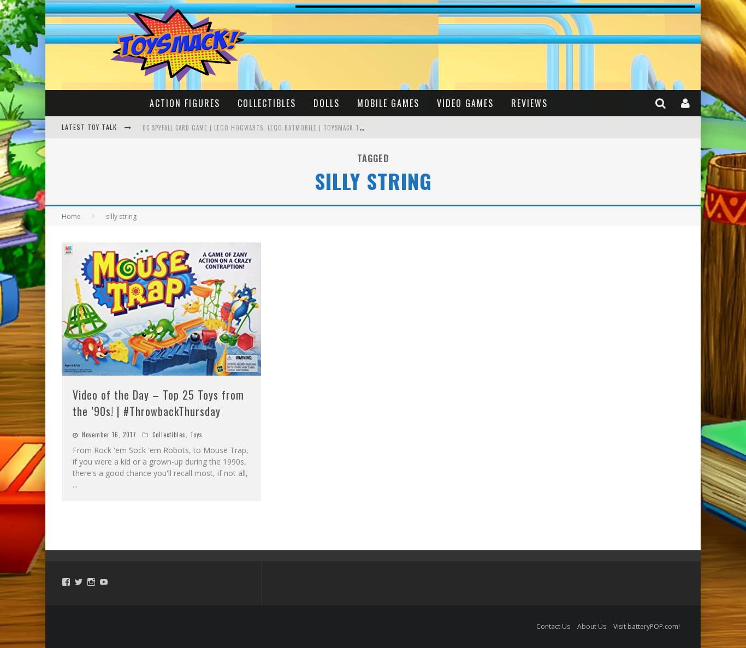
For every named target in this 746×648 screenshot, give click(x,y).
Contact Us (553, 626)
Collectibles (267, 103)
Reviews (529, 103)
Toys (196, 434)
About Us (591, 626)
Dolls (326, 103)
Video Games (465, 103)
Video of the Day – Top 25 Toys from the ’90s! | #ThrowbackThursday (158, 403)
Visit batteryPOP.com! (646, 626)
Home (71, 216)
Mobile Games (388, 103)
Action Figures (185, 103)
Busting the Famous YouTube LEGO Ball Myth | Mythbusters (239, 128)
